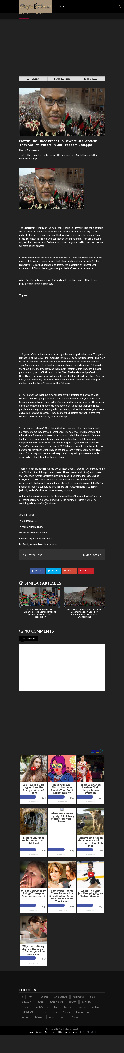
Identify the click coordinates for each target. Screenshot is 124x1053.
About (39, 1032)
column (72, 1002)
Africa (32, 997)
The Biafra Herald (70, 1029)
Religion (39, 1017)
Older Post (90, 555)
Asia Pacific (78, 997)
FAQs (59, 1032)
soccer (52, 1017)
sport (63, 1017)
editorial (86, 1002)
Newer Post (34, 555)
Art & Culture (60, 997)
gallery (95, 1007)
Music (43, 1012)
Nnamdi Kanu (82, 1012)
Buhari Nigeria (56, 1002)
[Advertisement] (62, 48)
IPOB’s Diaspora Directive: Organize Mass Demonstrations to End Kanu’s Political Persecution (40, 613)
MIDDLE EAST (28, 1012)
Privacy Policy (71, 1032)
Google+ (71, 571)
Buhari (41, 1002)
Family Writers (41, 1007)
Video (75, 1017)
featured (82, 1007)
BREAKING (27, 1002)
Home (31, 1032)
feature (68, 1007)
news (54, 1012)
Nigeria (66, 1012)
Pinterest (87, 571)
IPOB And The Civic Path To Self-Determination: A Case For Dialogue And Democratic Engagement (84, 613)
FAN (56, 1007)
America (44, 997)
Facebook (38, 571)
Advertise (49, 1032)
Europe (25, 1007)
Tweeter (55, 571)
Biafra (92, 997)
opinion (25, 1017)
